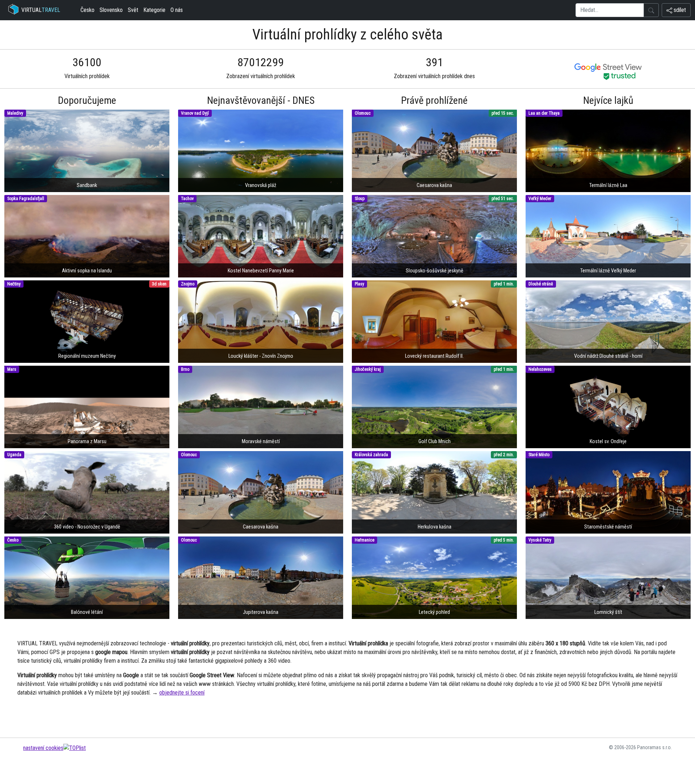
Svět (133, 10)
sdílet (679, 10)
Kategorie (154, 10)
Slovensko (111, 10)
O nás (176, 10)
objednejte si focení (182, 692)
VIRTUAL (40, 10)
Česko (87, 10)
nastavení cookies (43, 747)
